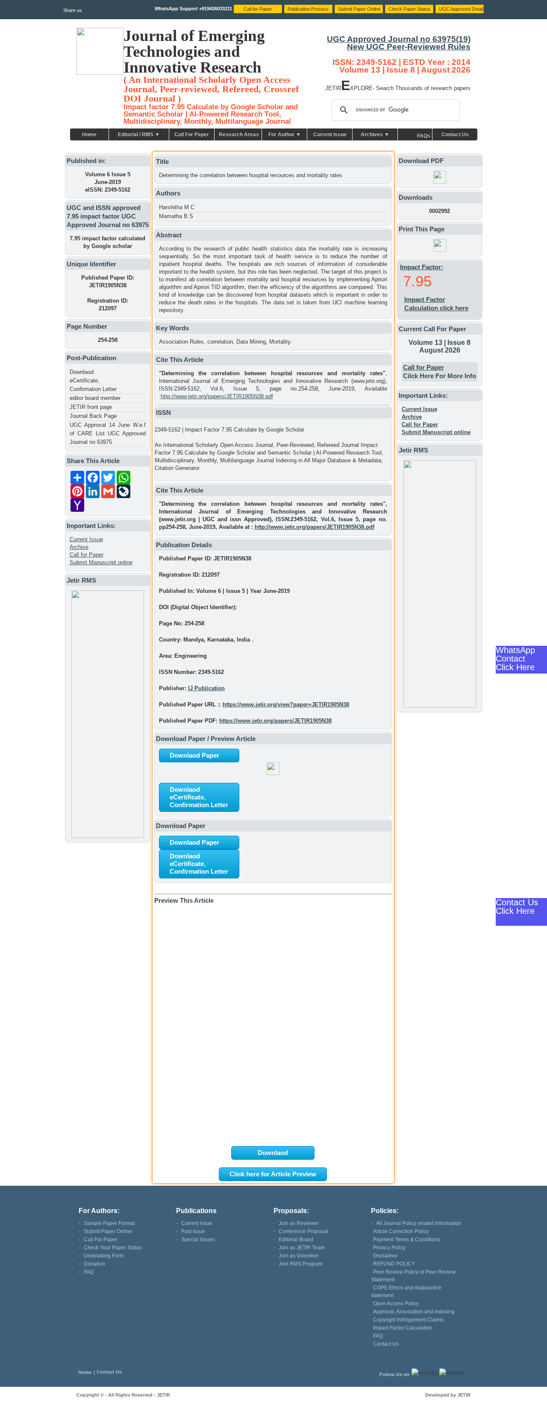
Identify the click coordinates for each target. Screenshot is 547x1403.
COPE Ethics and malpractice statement (406, 1291)
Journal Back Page (93, 416)
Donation (94, 1264)
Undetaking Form (104, 1256)
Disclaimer (385, 1256)
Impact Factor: (421, 267)
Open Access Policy (396, 1304)
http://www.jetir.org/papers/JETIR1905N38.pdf (217, 396)
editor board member (95, 398)
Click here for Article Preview (272, 1174)
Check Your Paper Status (113, 1248)
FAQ (89, 1272)
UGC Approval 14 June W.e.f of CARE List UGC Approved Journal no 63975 (108, 433)
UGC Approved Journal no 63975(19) (399, 39)
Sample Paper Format (109, 1223)
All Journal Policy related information (418, 1223)
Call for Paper (86, 554)
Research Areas (239, 134)
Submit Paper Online (108, 1231)
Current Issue (330, 134)
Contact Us (455, 134)
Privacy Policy (389, 1248)
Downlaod (273, 1152)
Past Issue (193, 1231)
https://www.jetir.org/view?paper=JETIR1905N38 (286, 704)
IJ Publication (206, 688)
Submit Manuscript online (101, 562)
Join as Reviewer (299, 1223)
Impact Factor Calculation (402, 1328)
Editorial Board (296, 1240)
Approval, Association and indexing (414, 1312)
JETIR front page (91, 407)
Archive (79, 547)
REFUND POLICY (394, 1264)
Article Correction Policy (401, 1231)
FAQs (423, 136)
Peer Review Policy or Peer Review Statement (413, 1276)
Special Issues (198, 1240)
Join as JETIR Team (302, 1248)
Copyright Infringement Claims (408, 1320)
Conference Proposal (303, 1231)
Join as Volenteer (299, 1256)
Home (89, 134)
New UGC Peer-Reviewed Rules (409, 46)
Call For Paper (191, 134)
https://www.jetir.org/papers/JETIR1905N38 (275, 721)
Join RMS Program (301, 1264)
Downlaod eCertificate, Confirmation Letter (93, 380)
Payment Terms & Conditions (406, 1240)
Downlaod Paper (194, 755)
